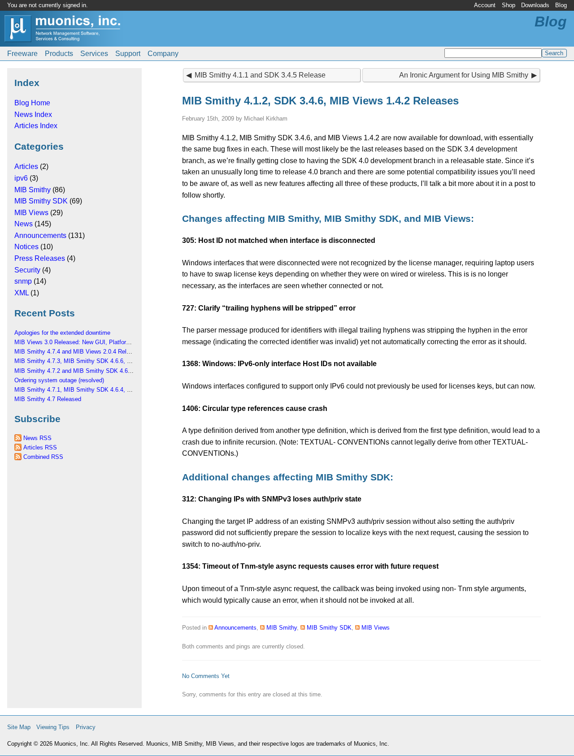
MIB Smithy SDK (41, 201)
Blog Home (32, 103)
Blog (561, 5)
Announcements (40, 235)
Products (59, 53)
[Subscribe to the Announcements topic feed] (211, 627)
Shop (508, 5)
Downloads (535, 5)
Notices (26, 247)
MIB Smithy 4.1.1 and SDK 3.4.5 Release (260, 75)
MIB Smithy (32, 190)
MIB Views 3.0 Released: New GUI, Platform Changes (85, 342)
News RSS (37, 438)
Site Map (18, 727)
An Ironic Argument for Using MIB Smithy (463, 75)
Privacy (86, 727)
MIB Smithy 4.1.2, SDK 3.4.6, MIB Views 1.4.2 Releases (320, 101)
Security (27, 270)
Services (94, 53)
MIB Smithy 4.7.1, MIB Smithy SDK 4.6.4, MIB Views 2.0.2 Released (105, 389)
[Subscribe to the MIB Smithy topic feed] (262, 627)
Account (485, 5)
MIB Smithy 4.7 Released (47, 399)
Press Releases (39, 258)
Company (163, 53)
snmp (23, 281)
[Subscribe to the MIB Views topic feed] (357, 627)
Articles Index (35, 126)
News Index (33, 114)
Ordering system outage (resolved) (59, 380)
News (23, 224)
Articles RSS (40, 447)
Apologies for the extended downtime (62, 332)
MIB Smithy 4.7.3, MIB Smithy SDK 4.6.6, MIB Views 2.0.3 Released (105, 361)
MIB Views (31, 212)
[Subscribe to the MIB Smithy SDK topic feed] (302, 627)
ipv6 (21, 178)
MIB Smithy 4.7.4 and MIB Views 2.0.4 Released (78, 351)
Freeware (22, 53)
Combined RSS (43, 457)
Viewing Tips (53, 727)
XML (21, 293)
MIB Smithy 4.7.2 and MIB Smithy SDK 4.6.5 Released (86, 370)
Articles (26, 166)
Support (127, 53)
